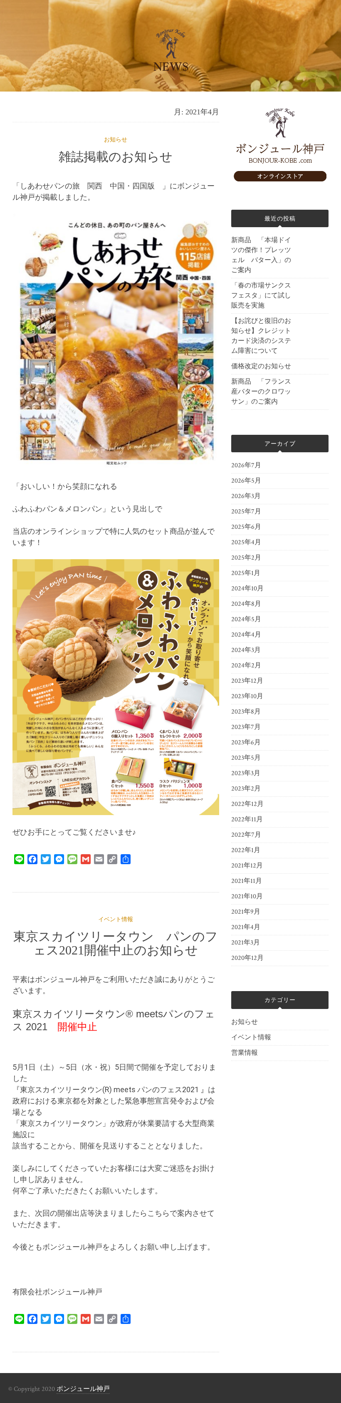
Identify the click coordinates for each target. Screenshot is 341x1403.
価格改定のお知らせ (261, 366)
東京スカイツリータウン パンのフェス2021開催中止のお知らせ (115, 943)
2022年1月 (245, 850)
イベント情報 (115, 919)
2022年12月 (247, 804)
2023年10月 (247, 696)
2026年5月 (246, 480)
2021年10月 (247, 896)
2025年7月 (246, 511)
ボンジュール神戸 (83, 1389)
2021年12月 (247, 865)
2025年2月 (246, 557)
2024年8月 (246, 604)
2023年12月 (247, 681)
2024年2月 (246, 665)
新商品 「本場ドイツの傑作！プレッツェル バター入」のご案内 (261, 255)
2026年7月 (246, 465)
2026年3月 (246, 496)
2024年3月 (246, 650)
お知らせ (115, 140)
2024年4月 (246, 634)
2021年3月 (245, 942)
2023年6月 (246, 742)
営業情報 (244, 1053)
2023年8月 (246, 711)
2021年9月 (245, 911)
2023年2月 (246, 788)
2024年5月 (246, 619)
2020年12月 (247, 958)
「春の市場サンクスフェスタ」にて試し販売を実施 (261, 295)
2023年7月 (246, 727)
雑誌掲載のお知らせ (116, 157)
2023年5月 (246, 758)
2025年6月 (246, 527)
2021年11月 (246, 881)
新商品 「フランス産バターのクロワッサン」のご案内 (261, 391)
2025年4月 (246, 542)
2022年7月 (246, 834)
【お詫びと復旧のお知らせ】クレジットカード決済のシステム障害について (261, 336)
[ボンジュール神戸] (280, 179)
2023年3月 (245, 773)
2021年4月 (245, 927)
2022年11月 (247, 819)
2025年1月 (245, 573)
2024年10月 (247, 588)
